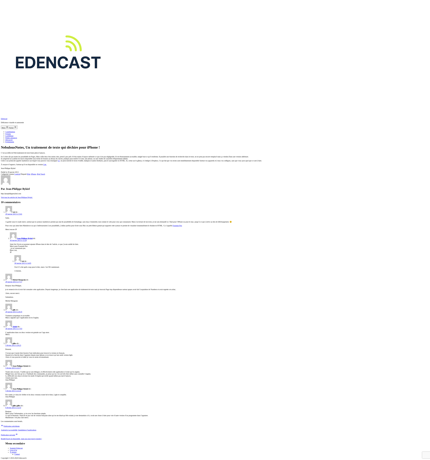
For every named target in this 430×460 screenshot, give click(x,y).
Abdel (15, 327)
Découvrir (9, 140)
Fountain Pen (177, 226)
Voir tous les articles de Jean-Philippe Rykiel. (17, 197)
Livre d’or (13, 450)
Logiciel (17, 174)
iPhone (33, 174)
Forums (8, 134)
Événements (9, 142)
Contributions (10, 132)
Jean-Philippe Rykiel (25, 238)
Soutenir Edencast (16, 448)
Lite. (45, 164)
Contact (17, 454)
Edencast (4, 119)
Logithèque (9, 136)
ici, (59, 161)
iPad (28, 174)
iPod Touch (41, 174)
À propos (13, 452)
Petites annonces (11, 138)
